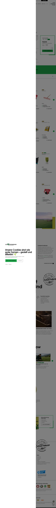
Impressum (6, 264)
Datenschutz (10, 264)
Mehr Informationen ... (15, 257)
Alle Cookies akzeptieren (11, 260)
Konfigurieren (20, 260)
